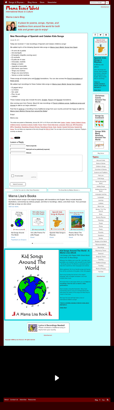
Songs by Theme (101, 256)
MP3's (12, 127)
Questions (101, 235)
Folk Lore (100, 175)
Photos (101, 226)
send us (21, 109)
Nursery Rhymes (101, 217)
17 (56, 243)
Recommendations (100, 244)
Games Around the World (100, 182)
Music (100, 214)
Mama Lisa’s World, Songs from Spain (63, 47)
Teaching (100, 259)
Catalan (63, 122)
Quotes (101, 238)
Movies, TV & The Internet (101, 210)
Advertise (23, 399)
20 (61, 243)
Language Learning (100, 194)
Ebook (13, 237)
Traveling (100, 265)
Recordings (18, 127)
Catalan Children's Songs (78, 122)
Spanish (59, 100)
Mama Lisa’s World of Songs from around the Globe (28, 111)
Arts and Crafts (101, 160)
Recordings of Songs (46, 127)
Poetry (101, 229)
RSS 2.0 (48, 129)
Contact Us (14, 399)
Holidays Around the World (101, 190)
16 (55, 243)
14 (52, 243)
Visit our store (13, 206)
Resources (32, 399)
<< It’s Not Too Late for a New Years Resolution (25, 190)
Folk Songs (101, 178)
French (50, 100)
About (6, 399)
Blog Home (101, 153)
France (40, 125)
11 (47, 243)
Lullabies (100, 203)
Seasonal (100, 253)
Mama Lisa (69, 125)
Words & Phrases (101, 268)
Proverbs (100, 232)
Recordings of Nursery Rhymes (31, 127)
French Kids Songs (52, 125)
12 (49, 243)
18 (58, 243)
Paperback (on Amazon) (18, 240)
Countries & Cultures (27, 125)
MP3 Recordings (77, 125)
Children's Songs (15, 125)
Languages (62, 125)
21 (62, 243)
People (101, 223)
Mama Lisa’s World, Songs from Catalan (66, 84)
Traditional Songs (101, 262)
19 (59, 243)
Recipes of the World (101, 241)
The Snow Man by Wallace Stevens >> (69, 190)
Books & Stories (100, 163)
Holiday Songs (101, 186)
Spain (54, 127)
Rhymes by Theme (100, 250)
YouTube (100, 272)
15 (53, 243)
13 (50, 243)
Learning (100, 200)
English (37, 78)
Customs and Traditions (100, 172)
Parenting (100, 220)
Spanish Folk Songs (68, 127)
